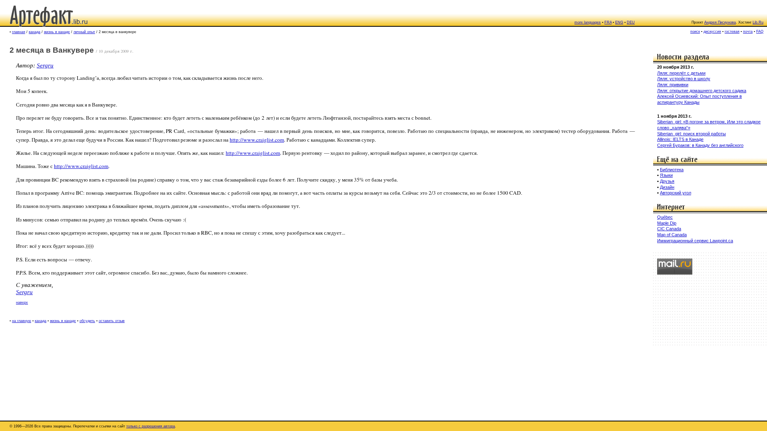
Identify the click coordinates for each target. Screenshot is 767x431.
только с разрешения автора (150, 426)
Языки (666, 175)
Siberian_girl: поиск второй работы (691, 133)
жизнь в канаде (57, 32)
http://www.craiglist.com (257, 139)
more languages (587, 22)
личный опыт (84, 32)
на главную (21, 321)
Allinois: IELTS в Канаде (680, 139)
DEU (631, 22)
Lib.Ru (758, 22)
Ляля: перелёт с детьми (681, 73)
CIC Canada (669, 228)
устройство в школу (690, 78)
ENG (619, 22)
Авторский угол (675, 192)
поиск (695, 32)
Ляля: (663, 78)
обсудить (87, 321)
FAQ (759, 32)
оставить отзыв (112, 321)
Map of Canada (672, 234)
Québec (665, 217)
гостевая (732, 32)
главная (18, 32)
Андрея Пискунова (720, 22)
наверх (22, 302)
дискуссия (712, 32)
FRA (608, 22)
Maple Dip (666, 223)
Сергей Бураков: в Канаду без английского (700, 145)
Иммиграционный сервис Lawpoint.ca (695, 240)
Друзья (667, 181)
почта (748, 32)
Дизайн (667, 187)
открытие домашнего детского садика (708, 90)
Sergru (45, 65)
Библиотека (672, 169)
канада (34, 32)
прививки (679, 84)
